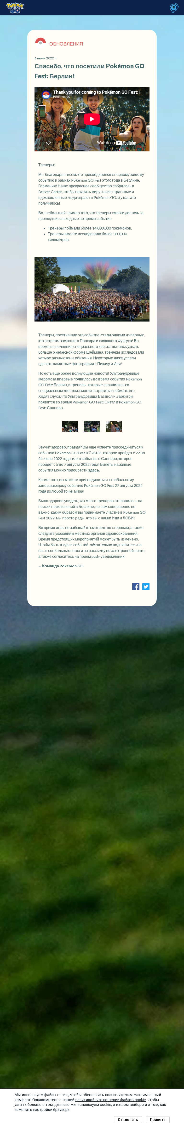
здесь (93, 470)
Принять (158, 1119)
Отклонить (128, 1119)
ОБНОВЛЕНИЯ (66, 43)
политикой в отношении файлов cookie (110, 1100)
